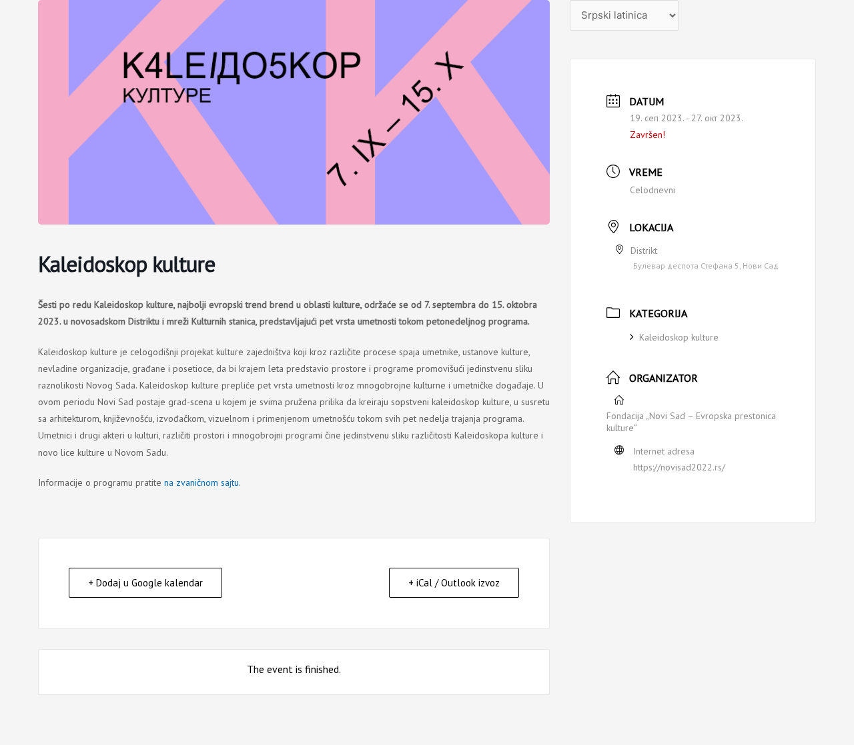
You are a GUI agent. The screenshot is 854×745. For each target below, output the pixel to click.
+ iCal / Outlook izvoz (454, 582)
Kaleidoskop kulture (679, 337)
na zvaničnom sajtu (201, 482)
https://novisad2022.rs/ (679, 467)
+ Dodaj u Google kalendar (145, 582)
